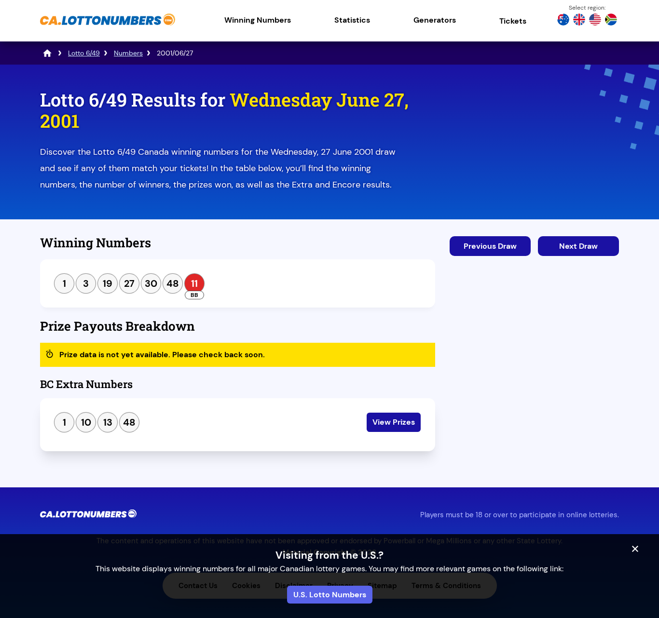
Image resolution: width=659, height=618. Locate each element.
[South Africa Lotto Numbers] (611, 20)
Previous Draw (490, 246)
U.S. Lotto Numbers (329, 595)
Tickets (512, 21)
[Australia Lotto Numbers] (563, 20)
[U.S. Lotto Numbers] (595, 20)
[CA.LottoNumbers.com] (107, 26)
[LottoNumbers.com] (47, 53)
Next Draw (578, 246)
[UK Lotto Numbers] (579, 20)
